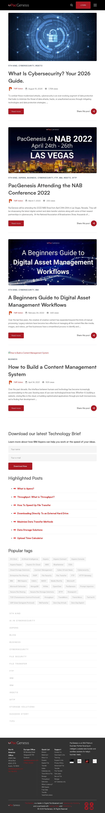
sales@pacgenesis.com (15, 769)
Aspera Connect (60, 559)
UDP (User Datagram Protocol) (22, 603)
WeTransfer (43, 603)
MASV (43, 581)
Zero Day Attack (59, 603)
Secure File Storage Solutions (42, 592)
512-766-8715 (12, 771)
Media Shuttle (56, 581)
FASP (35, 575)
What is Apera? (25, 488)
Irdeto (39, 66)
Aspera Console (77, 559)
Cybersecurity (26, 66)
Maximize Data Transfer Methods (35, 521)
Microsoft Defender (18, 586)
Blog (13, 635)
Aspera (22, 178)
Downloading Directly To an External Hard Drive (42, 513)
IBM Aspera (22, 581)
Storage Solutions (22, 707)
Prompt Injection (87, 586)
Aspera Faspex (16, 565)
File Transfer (61, 575)
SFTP (74, 178)
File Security (46, 575)
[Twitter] (86, 808)
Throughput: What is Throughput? (36, 496)
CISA (70, 565)
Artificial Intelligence (30, 559)
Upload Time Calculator (30, 538)
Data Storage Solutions (30, 529)
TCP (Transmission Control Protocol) (25, 597)
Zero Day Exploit (77, 603)
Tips (12, 721)
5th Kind (12, 66)
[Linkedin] (86, 804)
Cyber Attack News (65, 570)
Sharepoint (72, 592)
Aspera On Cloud (33, 565)
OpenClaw (57, 586)
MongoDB (34, 586)
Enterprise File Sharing (19, 575)
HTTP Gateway (85, 575)
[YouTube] (91, 808)
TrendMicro (62, 597)
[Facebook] (91, 804)
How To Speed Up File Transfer (34, 505)
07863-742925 (28, 763)
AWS (47, 565)
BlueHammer (59, 565)
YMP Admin (18, 89)
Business (31, 178)
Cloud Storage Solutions (20, 570)
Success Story (19, 714)
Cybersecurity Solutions (71, 803)
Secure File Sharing (17, 592)
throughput (49, 597)
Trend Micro (77, 597)
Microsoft (71, 581)
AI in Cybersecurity (22, 620)
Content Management (43, 570)
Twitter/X (90, 597)
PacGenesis (70, 586)
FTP (56, 178)
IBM (60, 178)
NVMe (45, 586)
